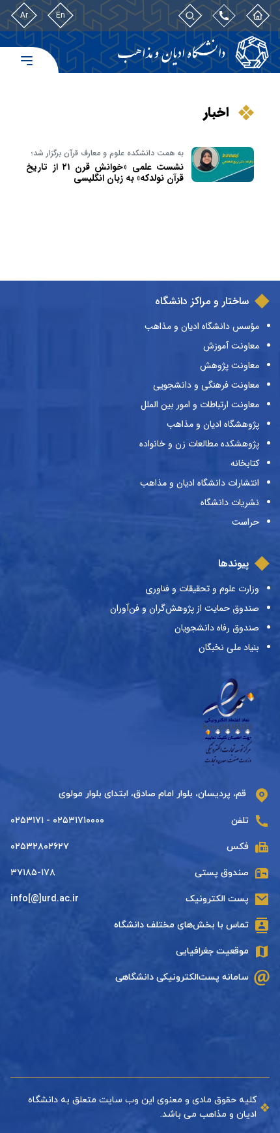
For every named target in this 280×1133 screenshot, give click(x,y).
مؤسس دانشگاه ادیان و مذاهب (202, 326)
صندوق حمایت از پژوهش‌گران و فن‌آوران (184, 608)
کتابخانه (245, 463)
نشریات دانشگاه (230, 502)
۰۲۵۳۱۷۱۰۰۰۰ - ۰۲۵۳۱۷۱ (57, 821)
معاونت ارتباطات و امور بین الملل (200, 404)
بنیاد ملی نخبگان (229, 647)
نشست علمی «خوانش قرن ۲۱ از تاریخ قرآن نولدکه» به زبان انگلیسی (105, 172)
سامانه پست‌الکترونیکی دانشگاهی (182, 977)
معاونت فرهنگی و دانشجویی (206, 385)
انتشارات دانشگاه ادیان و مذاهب (199, 483)
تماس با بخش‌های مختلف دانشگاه (181, 925)
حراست (245, 522)
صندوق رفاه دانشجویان (217, 628)
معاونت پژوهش (229, 365)
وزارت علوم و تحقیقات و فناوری (202, 589)
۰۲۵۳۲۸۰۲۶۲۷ (39, 847)
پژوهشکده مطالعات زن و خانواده (199, 444)
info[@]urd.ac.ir (44, 899)
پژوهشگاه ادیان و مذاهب (213, 424)
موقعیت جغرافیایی (212, 951)
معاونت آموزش (231, 346)
